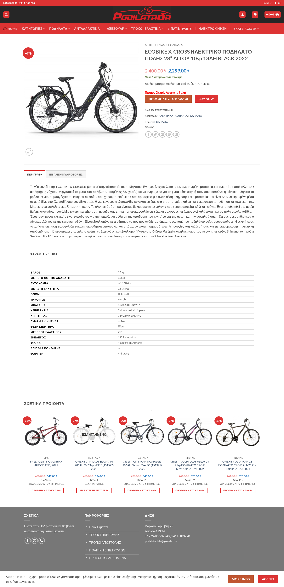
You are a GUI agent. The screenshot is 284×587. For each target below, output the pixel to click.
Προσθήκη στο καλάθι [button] (46, 490)
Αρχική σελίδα (155, 45)
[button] (6, 14)
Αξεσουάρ (115, 28)
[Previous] (24, 455)
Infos (266, 2)
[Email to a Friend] (162, 134)
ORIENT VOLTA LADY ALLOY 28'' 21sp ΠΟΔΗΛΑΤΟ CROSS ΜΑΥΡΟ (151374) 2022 (190, 465)
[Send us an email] (279, 3)
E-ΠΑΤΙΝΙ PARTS (180, 28)
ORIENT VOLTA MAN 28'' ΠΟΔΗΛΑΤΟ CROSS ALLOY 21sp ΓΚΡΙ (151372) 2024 (237, 465)
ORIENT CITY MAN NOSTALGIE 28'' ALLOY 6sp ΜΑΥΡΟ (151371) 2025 (142, 465)
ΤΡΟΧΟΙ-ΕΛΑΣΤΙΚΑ (146, 28)
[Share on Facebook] (148, 134)
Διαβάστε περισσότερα (94, 490)
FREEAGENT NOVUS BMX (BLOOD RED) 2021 (46, 463)
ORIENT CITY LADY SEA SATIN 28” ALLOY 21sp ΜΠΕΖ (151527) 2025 (94, 465)
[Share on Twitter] (155, 134)
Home (12, 28)
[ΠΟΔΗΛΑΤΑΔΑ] (142, 14)
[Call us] (41, 541)
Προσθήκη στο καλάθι (168, 99)
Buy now (206, 99)
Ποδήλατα (58, 28)
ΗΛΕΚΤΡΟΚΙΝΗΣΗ (213, 28)
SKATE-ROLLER (245, 28)
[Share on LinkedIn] (176, 134)
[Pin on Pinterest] (169, 134)
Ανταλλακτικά (87, 28)
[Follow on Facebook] (275, 3)
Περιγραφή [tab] (34, 174)
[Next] (260, 455)
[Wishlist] (255, 14)
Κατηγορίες (32, 28)
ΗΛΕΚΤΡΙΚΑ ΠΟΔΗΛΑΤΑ (173, 115)
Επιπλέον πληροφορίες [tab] (66, 174)
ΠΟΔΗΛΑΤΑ (175, 45)
